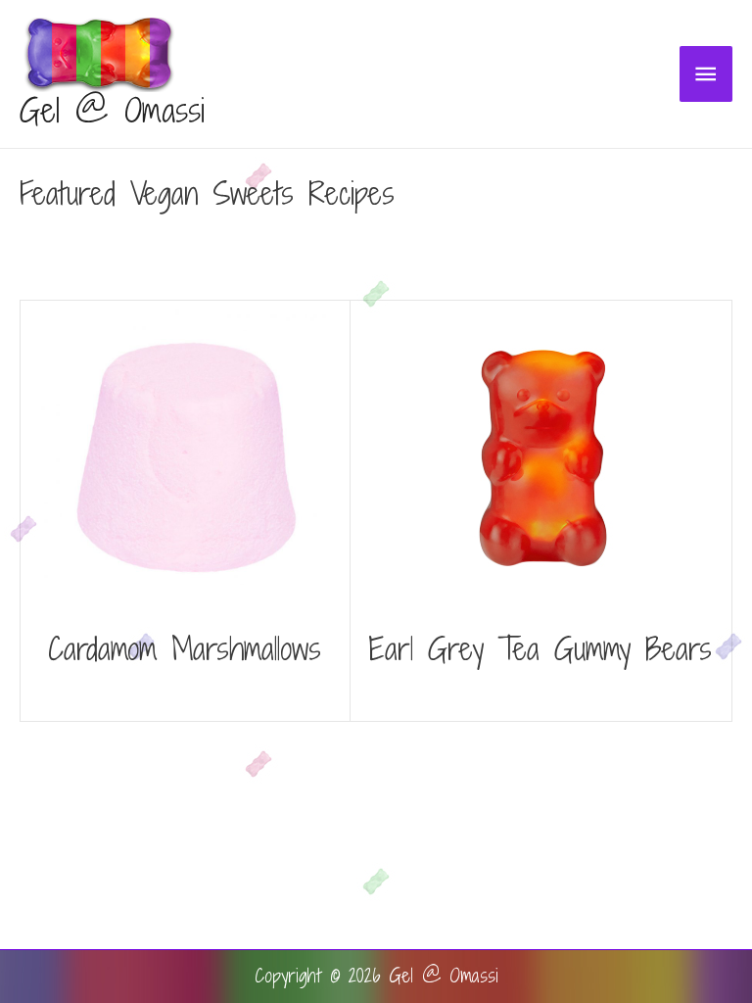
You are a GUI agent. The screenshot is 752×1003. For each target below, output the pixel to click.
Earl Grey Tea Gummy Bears (540, 648)
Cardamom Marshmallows (184, 648)
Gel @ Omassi (112, 110)
